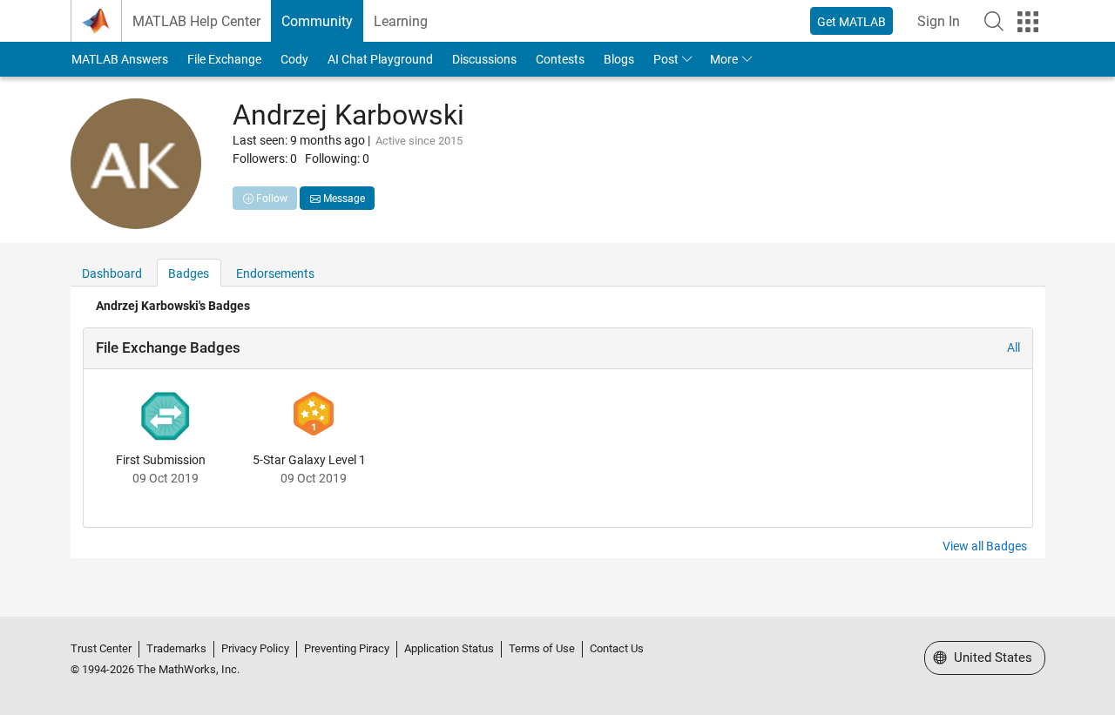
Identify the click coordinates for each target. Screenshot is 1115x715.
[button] (993, 21)
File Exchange (224, 59)
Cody (294, 59)
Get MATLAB (851, 22)
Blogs (619, 59)
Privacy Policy (255, 648)
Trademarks (176, 648)
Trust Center (101, 648)
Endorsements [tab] (275, 273)
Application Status (449, 648)
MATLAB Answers (119, 59)
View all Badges (985, 546)
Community (317, 21)
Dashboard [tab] (112, 273)
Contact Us (617, 648)
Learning (401, 21)
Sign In (938, 21)
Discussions (484, 59)
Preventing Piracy (346, 648)
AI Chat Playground (380, 59)
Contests (560, 59)
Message (343, 198)
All (1013, 347)
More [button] (724, 59)
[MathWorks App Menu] (1027, 21)
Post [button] (666, 59)
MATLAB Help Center (196, 21)
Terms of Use (542, 648)
